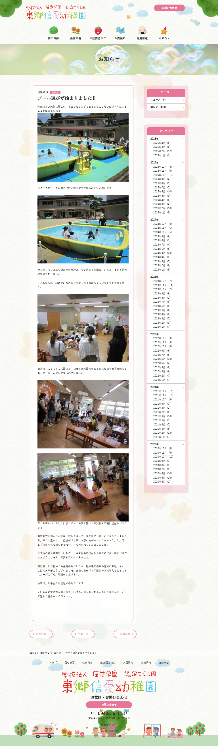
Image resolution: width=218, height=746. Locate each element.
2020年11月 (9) (162, 452)
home (33, 653)
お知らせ (45, 653)
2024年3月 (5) (161, 261)
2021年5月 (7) (161, 420)
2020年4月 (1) (161, 481)
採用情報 (146, 662)
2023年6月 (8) (161, 306)
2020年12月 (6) (162, 448)
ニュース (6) (157, 99)
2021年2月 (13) (162, 432)
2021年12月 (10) (163, 391)
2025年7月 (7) (161, 187)
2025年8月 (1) (161, 183)
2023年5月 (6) (161, 310)
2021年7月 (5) (161, 412)
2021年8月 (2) (161, 407)
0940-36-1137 (112, 713)
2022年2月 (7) (161, 375)
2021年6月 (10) (162, 416)
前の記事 (41, 634)
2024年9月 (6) (161, 236)
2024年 (154, 219)
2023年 (154, 276)
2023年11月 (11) (163, 285)
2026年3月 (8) (161, 147)
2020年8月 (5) (161, 465)
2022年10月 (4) (162, 346)
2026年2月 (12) (162, 151)
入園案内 (128, 662)
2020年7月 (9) (161, 469)
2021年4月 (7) (161, 424)
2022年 (154, 334)
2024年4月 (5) (161, 257)
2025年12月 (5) (162, 166)
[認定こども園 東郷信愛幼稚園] (56, 12)
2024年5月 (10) (162, 253)
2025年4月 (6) (161, 200)
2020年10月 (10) (163, 456)
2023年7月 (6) (161, 301)
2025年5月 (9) (161, 195)
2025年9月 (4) (161, 179)
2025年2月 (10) (162, 208)
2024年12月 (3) (162, 224)
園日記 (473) (158, 107)
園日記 (55, 92)
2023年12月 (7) (162, 281)
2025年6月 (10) (162, 191)
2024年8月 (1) (161, 240)
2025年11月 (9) (162, 170)
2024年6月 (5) (161, 249)
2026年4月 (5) (161, 143)
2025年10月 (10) (163, 175)
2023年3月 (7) (161, 318)
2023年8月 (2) (161, 297)
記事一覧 (83, 634)
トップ (53, 662)
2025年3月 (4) (161, 204)
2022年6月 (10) (162, 359)
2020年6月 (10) (162, 473)
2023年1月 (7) (161, 326)
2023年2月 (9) (161, 322)
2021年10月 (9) (162, 399)
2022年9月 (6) (161, 350)
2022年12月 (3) (162, 338)
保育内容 (87, 662)
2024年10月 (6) (162, 232)
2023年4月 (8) (161, 314)
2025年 (154, 162)
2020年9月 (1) (161, 461)
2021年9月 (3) (161, 403)
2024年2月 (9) (161, 265)
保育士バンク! (109, 725)
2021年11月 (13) (163, 395)
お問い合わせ (169, 8)
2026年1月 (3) (161, 155)
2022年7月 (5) (161, 355)
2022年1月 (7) (161, 380)
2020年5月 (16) (162, 477)
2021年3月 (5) (161, 428)
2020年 (154, 444)
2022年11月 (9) (162, 342)
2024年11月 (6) (162, 227)
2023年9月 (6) (161, 293)
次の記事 (125, 634)
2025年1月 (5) (161, 212)
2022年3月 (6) (161, 371)
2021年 (154, 387)
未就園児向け (108, 662)
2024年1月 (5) (161, 269)
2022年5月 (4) (161, 363)
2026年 (154, 138)
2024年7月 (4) (161, 244)
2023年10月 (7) (162, 289)
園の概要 (69, 662)
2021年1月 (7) (161, 437)
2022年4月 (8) (161, 367)
